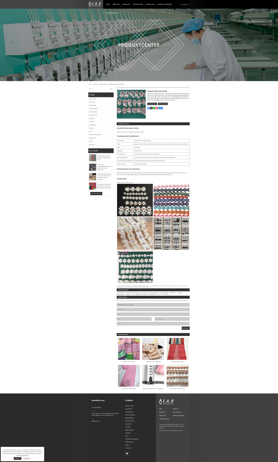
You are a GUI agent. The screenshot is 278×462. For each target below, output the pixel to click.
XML (171, 430)
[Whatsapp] (127, 453)
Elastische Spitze (93, 115)
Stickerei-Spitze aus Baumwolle (153, 361)
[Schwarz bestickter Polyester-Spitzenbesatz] (153, 375)
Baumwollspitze (93, 112)
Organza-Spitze (93, 125)
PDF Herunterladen (163, 103)
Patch (90, 131)
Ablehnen (17, 458)
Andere (91, 141)
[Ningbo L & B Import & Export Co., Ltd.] (95, 4)
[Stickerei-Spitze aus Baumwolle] (153, 348)
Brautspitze (92, 118)
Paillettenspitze (93, 138)
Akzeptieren (27, 458)
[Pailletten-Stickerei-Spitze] (177, 348)
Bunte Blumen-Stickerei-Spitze (177, 388)
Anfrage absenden (152, 103)
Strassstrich (92, 144)
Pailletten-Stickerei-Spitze (177, 361)
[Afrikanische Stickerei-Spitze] (129, 375)
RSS (168, 430)
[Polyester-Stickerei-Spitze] (129, 348)
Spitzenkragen (92, 105)
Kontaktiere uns (164, 419)
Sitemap (164, 430)
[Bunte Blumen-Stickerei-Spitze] (177, 375)
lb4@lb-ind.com (96, 421)
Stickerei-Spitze (102, 84)
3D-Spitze (91, 128)
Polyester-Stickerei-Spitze (129, 361)
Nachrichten (177, 412)
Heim (160, 409)
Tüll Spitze (91, 121)
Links (160, 430)
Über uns (175, 409)
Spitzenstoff (92, 102)
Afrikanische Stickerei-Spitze (129, 388)
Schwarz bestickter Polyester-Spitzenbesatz (153, 388)
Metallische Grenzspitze (95, 134)
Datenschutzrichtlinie (177, 430)
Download (162, 415)
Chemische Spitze (93, 108)
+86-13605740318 (96, 407)
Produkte (95, 84)
